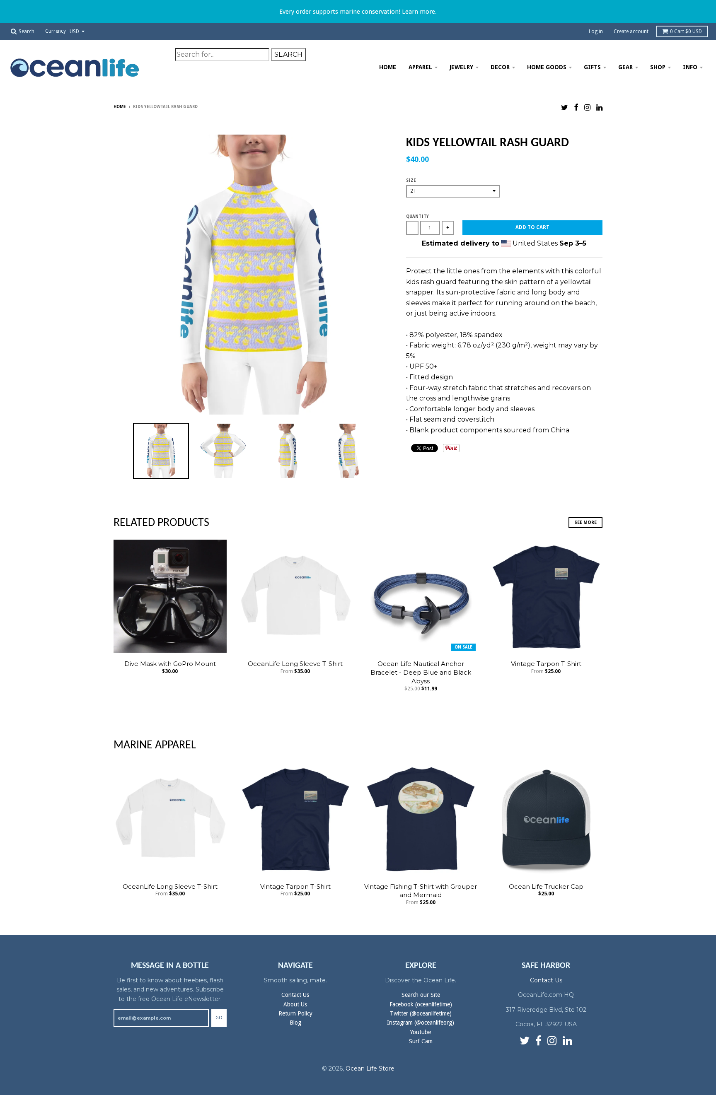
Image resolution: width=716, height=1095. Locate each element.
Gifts (592, 67)
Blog (295, 1022)
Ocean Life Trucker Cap (546, 886)
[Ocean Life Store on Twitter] (564, 107)
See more (585, 522)
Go (219, 1017)
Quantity (417, 216)
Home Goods (546, 67)
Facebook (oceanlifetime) (420, 1004)
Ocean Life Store (370, 1068)
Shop (657, 67)
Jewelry (461, 67)
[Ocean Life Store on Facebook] (576, 107)
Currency (55, 31)
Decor (500, 67)
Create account (631, 31)
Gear (625, 67)
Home (387, 67)
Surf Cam (421, 1041)
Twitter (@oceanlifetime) (421, 1013)
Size (411, 180)
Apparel (420, 67)
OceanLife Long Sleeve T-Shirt (295, 664)
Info (690, 67)
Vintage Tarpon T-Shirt (546, 664)
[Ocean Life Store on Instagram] (587, 107)
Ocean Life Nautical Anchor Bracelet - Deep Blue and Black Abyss (420, 672)
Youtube (420, 1032)
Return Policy (295, 1013)
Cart (686, 31)
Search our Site (421, 994)
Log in (596, 31)
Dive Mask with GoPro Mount (170, 664)
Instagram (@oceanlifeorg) (420, 1022)
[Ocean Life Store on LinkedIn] (599, 107)
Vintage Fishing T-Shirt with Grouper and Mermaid (420, 891)
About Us (295, 1004)
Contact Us (295, 994)
